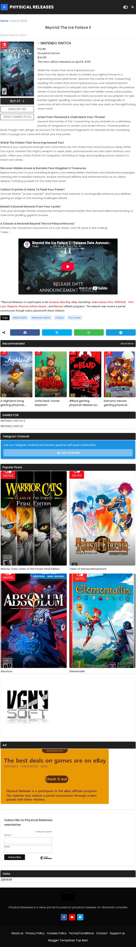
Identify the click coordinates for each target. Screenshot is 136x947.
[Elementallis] (102, 621)
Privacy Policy (35, 933)
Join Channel (69, 453)
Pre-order (75, 317)
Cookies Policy (57, 933)
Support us (117, 933)
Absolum (6, 671)
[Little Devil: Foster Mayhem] (51, 374)
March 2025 (19, 21)
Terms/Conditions (81, 933)
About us (17, 933)
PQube (60, 317)
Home (4, 21)
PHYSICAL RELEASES (32, 7)
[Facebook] (25, 332)
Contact (102, 933)
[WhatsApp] (89, 332)
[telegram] (80, 917)
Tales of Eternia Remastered (87, 569)
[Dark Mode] (125, 7)
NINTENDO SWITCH (12, 426)
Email (8, 835)
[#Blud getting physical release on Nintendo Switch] (85, 374)
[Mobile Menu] (4, 7)
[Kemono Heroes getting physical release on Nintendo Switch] (120, 374)
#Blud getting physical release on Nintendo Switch (83, 403)
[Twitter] (57, 332)
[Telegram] (121, 332)
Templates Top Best (74, 940)
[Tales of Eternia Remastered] (102, 518)
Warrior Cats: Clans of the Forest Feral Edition (30, 569)
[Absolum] (34, 621)
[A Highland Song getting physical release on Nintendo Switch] (16, 374)
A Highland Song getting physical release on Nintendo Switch (14, 403)
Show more (127, 343)
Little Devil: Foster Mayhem (47, 403)
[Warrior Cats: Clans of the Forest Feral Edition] (34, 518)
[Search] (133, 7)
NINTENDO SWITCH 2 (13, 420)
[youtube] (72, 917)
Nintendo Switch (41, 317)
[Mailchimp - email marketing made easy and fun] (46, 860)
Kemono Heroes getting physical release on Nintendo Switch (118, 403)
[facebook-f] (64, 917)
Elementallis (77, 671)
